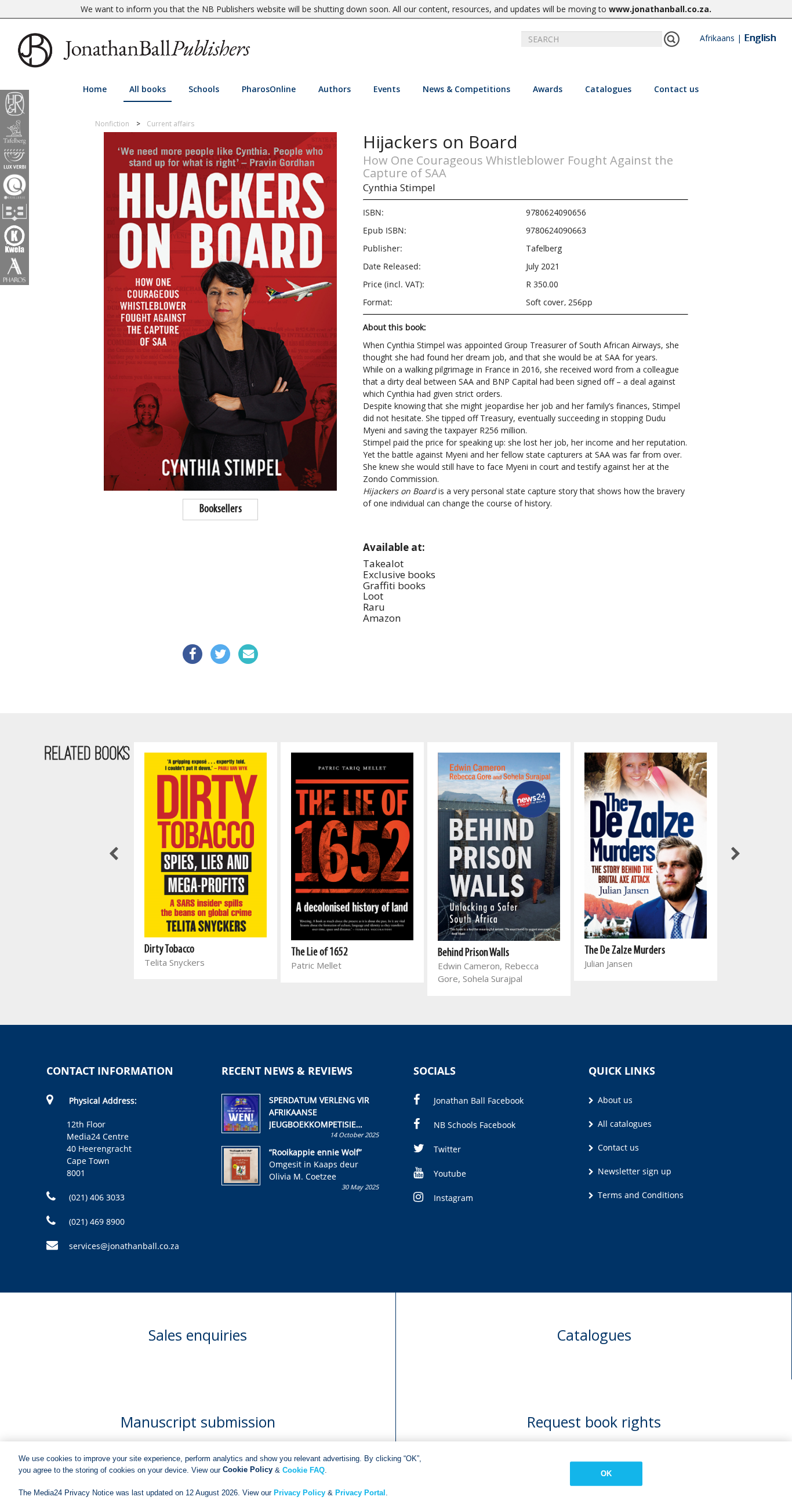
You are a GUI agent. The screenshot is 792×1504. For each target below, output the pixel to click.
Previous (114, 854)
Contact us (676, 88)
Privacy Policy (299, 1492)
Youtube (450, 1173)
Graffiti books (394, 585)
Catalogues (608, 88)
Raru (374, 607)
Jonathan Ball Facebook (479, 1100)
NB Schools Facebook (474, 1124)
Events (386, 88)
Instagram (453, 1197)
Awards (547, 88)
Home (95, 88)
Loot (373, 596)
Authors (334, 88)
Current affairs (170, 124)
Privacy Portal (360, 1492)
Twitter (447, 1149)
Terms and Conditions (639, 1194)
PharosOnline (269, 88)
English (760, 37)
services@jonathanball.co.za (124, 1245)
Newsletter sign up (633, 1171)
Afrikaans (717, 37)
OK (606, 1473)
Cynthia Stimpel (399, 187)
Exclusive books (399, 574)
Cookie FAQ (303, 1469)
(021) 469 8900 (96, 1221)
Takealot (383, 563)
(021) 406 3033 (96, 1197)
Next (734, 854)
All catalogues (623, 1123)
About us (614, 1099)
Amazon (382, 618)
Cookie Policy (248, 1469)
